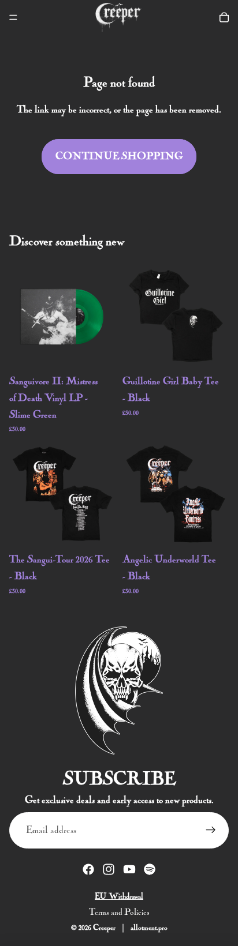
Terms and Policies (119, 912)
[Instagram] (109, 869)
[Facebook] (88, 869)
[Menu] (13, 17)
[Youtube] (129, 869)
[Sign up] (211, 830)
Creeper (104, 927)
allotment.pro (149, 927)
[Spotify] (150, 869)
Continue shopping (119, 156)
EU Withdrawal (119, 896)
